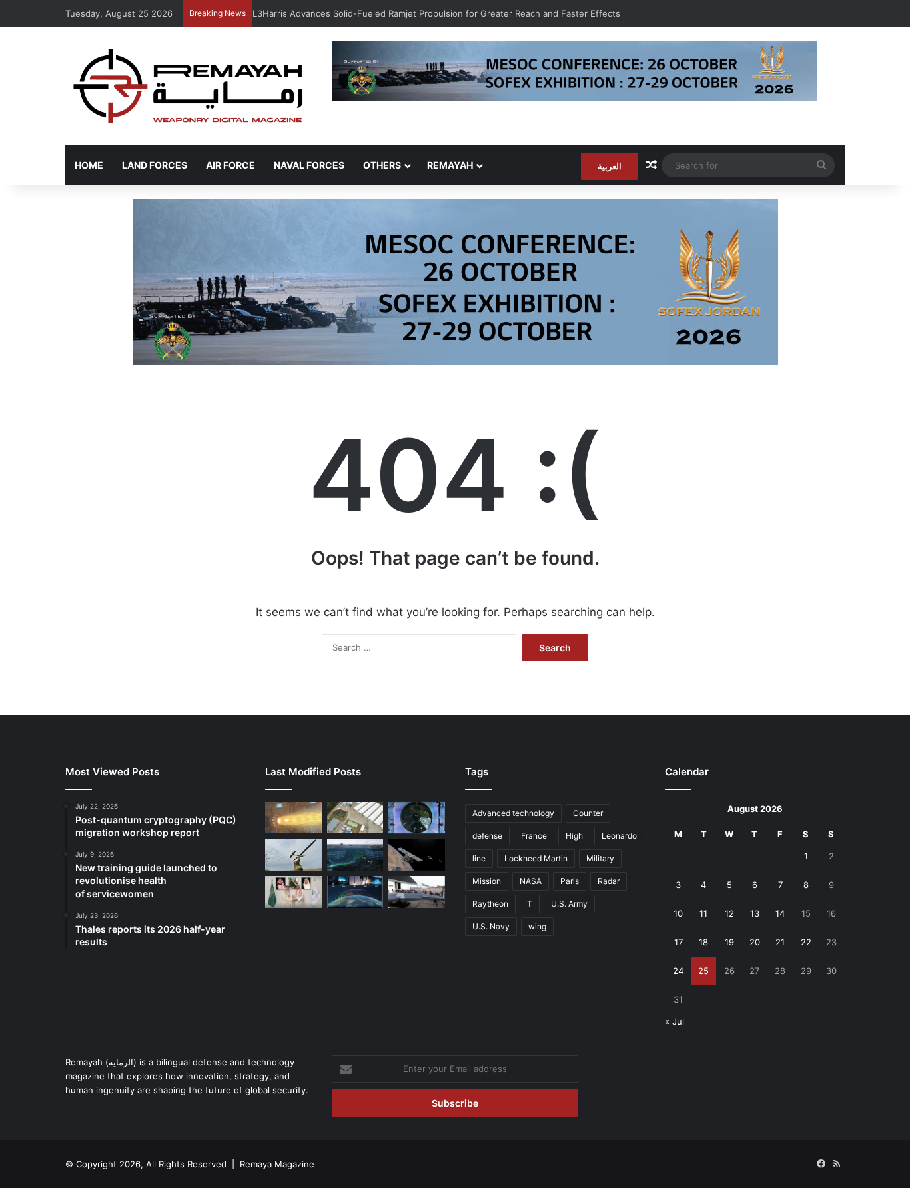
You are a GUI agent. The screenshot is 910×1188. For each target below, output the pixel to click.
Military (600, 858)
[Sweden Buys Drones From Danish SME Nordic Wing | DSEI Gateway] (293, 855)
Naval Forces (309, 165)
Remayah (450, 165)
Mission (486, 881)
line (479, 858)
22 (806, 942)
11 (703, 913)
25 (703, 970)
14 (780, 913)
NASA (531, 881)
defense (487, 836)
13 (754, 913)
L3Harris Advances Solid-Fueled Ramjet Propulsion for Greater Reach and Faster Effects (436, 13)
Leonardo (619, 836)
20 (754, 942)
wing (537, 926)
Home (89, 165)
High (574, 836)
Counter (588, 813)
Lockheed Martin (536, 858)
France (534, 836)
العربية (610, 166)
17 (678, 942)
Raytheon (490, 904)
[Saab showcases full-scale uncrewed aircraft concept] (416, 892)
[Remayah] (188, 86)
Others (382, 165)
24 (678, 970)
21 (780, 942)
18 (703, 942)
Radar (609, 881)
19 (729, 942)
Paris (569, 881)
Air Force (230, 165)
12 (729, 913)
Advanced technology (513, 813)
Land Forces (154, 165)
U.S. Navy (491, 926)
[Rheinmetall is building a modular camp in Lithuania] (355, 818)
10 (678, 913)
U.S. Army (569, 904)
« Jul (674, 1021)
